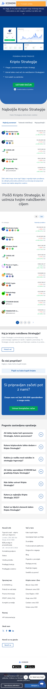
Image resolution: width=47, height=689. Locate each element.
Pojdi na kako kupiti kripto (23, 370)
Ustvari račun (24, 85)
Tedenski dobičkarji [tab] (25, 123)
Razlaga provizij (31, 564)
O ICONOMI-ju (7, 585)
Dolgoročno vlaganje (33, 550)
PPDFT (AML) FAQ (8, 598)
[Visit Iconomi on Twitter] (3, 631)
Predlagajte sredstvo (9, 569)
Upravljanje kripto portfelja (35, 537)
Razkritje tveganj (31, 568)
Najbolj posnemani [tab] (9, 123)
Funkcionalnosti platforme (34, 546)
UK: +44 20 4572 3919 (10, 548)
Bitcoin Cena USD (32, 585)
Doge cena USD (31, 598)
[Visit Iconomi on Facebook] (6, 631)
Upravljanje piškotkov (11, 686)
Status (4, 556)
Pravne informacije (8, 594)
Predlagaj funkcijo (8, 564)
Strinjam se (35, 686)
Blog (27, 555)
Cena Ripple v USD (32, 594)
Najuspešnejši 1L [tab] (41, 123)
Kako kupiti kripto (32, 533)
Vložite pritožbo (7, 560)
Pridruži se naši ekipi (9, 589)
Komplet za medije (8, 603)
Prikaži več (8, 349)
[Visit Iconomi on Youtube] (10, 631)
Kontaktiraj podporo (9, 551)
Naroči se (7, 645)
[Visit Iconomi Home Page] (8, 3)
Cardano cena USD (32, 603)
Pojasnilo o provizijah (33, 559)
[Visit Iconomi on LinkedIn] (13, 631)
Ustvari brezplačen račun (23, 408)
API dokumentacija (8, 617)
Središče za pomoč (32, 572)
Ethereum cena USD (32, 589)
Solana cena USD (31, 607)
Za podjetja (29, 541)
